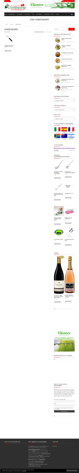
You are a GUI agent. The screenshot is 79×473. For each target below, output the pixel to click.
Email (55, 403)
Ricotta (40, 457)
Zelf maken (38, 466)
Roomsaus (31, 459)
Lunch (32, 453)
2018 (29, 446)
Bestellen (8, 50)
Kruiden (34, 452)
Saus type (57, 114)
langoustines (42, 452)
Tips (33, 14)
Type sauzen (27, 14)
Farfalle (44, 446)
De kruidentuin (47, 14)
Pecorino (45, 456)
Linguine (29, 453)
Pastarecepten (11, 14)
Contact (57, 14)
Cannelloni (40, 446)
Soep (38, 459)
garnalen (32, 447)
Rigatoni (43, 457)
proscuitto (37, 457)
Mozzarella (39, 453)
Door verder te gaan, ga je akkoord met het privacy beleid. (63, 408)
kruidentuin (38, 452)
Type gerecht (19, 14)
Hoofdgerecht (34, 450)
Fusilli (29, 447)
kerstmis (46, 450)
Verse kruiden (39, 464)
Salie (36, 459)
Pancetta (48, 453)
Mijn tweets (54, 446)
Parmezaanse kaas (33, 456)
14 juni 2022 (70, 41)
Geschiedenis (36, 447)
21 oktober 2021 (71, 54)
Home (6, 14)
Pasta (41, 456)
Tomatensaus (39, 462)
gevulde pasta (41, 447)
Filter (56, 150)
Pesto (29, 457)
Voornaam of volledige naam (60, 399)
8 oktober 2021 (71, 60)
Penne (48, 456)
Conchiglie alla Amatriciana (67, 52)
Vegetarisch (32, 464)
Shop (52, 14)
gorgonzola (44, 447)
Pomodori (32, 457)
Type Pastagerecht (60, 105)
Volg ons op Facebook (12, 442)
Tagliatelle (31, 462)
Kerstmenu (42, 450)
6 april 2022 (70, 48)
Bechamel (37, 446)
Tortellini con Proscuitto (66, 59)
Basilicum (32, 446)
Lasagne (46, 452)
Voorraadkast (39, 14)
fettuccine (47, 446)
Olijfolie (44, 453)
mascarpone (36, 453)
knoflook (30, 452)
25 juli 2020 (70, 82)
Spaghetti (42, 459)
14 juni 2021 (70, 68)
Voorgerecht (46, 464)
